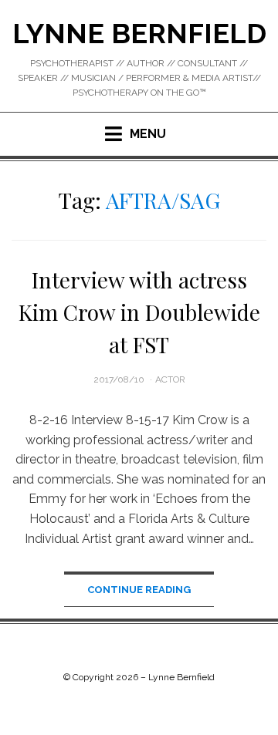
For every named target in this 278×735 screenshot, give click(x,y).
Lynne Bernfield (139, 33)
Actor (170, 379)
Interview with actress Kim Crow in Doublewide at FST (139, 312)
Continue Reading (139, 589)
